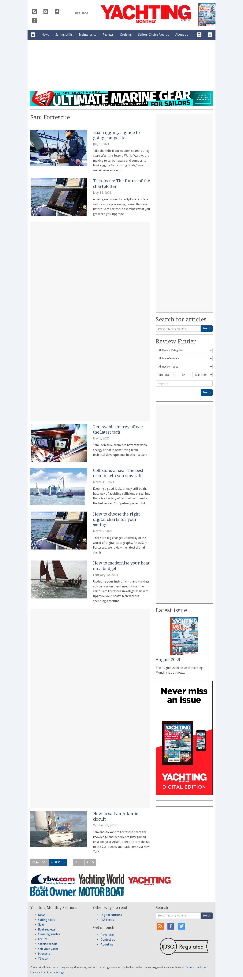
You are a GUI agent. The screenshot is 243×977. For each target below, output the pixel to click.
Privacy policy (37, 972)
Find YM (185, 20)
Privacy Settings (55, 972)
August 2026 (168, 659)
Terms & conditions (195, 967)
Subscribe (184, 7)
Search (207, 328)
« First (55, 862)
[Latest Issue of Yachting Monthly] (206, 14)
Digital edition (182, 13)
